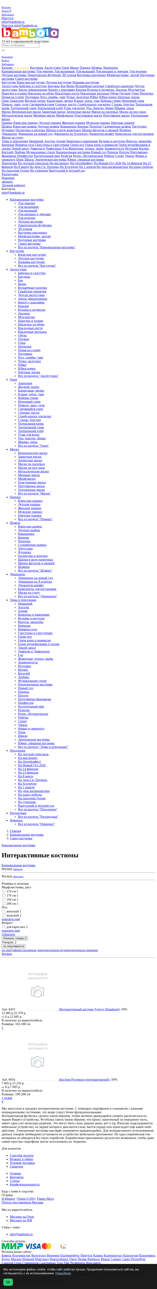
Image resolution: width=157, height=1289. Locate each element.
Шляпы (96, 67)
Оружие (125, 93)
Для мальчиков (64, 71)
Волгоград (38, 1255)
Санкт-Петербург (134, 1259)
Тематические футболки (44, 75)
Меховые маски (44, 115)
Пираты (112, 152)
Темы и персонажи (15, 141)
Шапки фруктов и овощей (100, 130)
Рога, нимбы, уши (52, 97)
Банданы (54, 86)
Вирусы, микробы (138, 141)
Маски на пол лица (132, 111)
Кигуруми (9, 82)
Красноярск (147, 1255)
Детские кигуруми (59, 82)
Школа (29, 159)
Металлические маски (17, 115)
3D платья (69, 75)
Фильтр (7, 954)
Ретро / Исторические (88, 156)
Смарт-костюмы (26, 78)
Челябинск (77, 1263)
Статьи (15, 1180)
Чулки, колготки (77, 97)
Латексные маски (78, 111)
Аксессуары (52, 67)
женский (14, 911)
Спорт (119, 156)
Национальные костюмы (73, 152)
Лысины (121, 89)
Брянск (6, 1255)
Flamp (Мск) (45, 1198)
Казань (98, 1255)
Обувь (114, 93)
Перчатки (146, 93)
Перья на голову (13, 97)
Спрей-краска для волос (94, 104)
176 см (12, 895)
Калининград (113, 1255)
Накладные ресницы (94, 93)
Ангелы (49, 141)
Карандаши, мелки (60, 100)
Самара (116, 1259)
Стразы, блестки (123, 104)
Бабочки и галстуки (33, 86)
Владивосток (21, 1255)
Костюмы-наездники (91, 75)
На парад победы (141, 167)
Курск (6, 1259)
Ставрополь (30, 1263)
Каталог (8, 67)
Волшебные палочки (89, 86)
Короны (83, 126)
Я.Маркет (8, 1198)
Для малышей (85, 71)
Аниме (61, 141)
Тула (59, 1263)
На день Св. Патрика (44, 167)
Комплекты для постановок (134, 134)
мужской (14, 915)
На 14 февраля (132, 163)
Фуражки (8, 130)
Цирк (20, 159)
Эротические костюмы (50, 159)
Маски (74, 67)
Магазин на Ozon (22, 1216)
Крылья (81, 89)
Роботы (109, 156)
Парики (85, 67)
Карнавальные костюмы (18, 71)
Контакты (17, 1177)
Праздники (9, 163)
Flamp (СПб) (26, 1198)
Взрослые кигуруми (31, 82)
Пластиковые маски (88, 115)
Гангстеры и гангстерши (52, 145)
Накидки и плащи (14, 93)
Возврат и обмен (21, 1159)
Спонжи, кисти (65, 104)
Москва (16, 1259)
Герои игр (77, 145)
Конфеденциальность (25, 1184)
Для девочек (44, 71)
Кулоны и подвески (100, 89)
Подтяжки (32, 97)
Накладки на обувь (41, 93)
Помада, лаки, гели (15, 104)
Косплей (7, 152)
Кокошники (68, 126)
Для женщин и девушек (112, 71)
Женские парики (73, 122)
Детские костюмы (14, 75)
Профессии (25, 156)
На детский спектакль (33, 163)
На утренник (39, 170)
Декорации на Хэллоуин (71, 134)
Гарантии (16, 1166)
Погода (124, 152)
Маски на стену (13, 137)
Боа (63, 86)
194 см (12, 899)
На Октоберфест (81, 163)
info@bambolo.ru (25, 25)
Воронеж (53, 1255)
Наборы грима (111, 100)
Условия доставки (22, 1163)
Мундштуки (136, 89)
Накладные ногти (67, 93)
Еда (65, 148)
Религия (66, 156)
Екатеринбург (70, 1255)
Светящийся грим (41, 104)
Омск (73, 1259)
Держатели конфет (101, 134)
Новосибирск (59, 1259)
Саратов (7, 1263)
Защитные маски (53, 111)
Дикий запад (20, 148)
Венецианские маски (26, 111)
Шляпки (125, 130)
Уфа (66, 1263)
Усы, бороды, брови (100, 108)
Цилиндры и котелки (30, 130)
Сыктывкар (47, 1263)
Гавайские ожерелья (119, 86)
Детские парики (50, 122)
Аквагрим (17, 100)
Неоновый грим (133, 100)
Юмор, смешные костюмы (85, 159)
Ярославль (93, 1263)
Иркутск (7, 18)
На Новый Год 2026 (107, 163)
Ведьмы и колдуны (112, 141)
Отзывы (15, 1173)
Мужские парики (98, 122)
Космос (144, 148)
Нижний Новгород (35, 1259)
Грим (65, 67)
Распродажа (10, 174)
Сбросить (8, 934)
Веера (70, 86)
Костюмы (36, 67)
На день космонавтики (112, 167)
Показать (14, 938)
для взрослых (17, 927)
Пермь (82, 1259)
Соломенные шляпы (117, 126)
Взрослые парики (25, 122)
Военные (8, 145)
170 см (12, 891)
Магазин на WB (21, 1220)
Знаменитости (114, 148)
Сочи (17, 1263)
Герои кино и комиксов (101, 145)
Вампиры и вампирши (82, 141)
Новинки (8, 178)
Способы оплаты (22, 1155)
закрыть (7, 181)
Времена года (24, 145)
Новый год (98, 152)
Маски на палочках (104, 111)
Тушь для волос (74, 108)
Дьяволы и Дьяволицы (46, 148)
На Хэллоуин (69, 167)
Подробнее (63, 1273)
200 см (12, 903)
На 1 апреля (87, 167)
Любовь (19, 152)
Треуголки (139, 126)
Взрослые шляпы (25, 126)
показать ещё (11, 919)
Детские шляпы (48, 126)
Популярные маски (116, 115)
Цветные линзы (129, 97)
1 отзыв (7, 1098)
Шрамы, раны (124, 108)
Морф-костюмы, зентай (123, 75)
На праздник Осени (15, 170)
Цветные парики (123, 122)
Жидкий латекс (35, 100)
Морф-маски (65, 115)
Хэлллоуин (21, 67)
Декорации (110, 67)
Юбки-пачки (108, 97)
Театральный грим (23, 108)
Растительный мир (47, 156)
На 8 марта (21, 167)
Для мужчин (138, 71)
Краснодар (130, 1255)
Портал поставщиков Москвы (22, 1202)
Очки (135, 93)
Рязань (105, 1259)
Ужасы (129, 156)
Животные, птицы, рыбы (86, 148)
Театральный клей (50, 108)
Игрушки (131, 148)
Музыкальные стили (40, 152)
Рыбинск (93, 1259)
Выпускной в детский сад (67, 170)
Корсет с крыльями (61, 89)
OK (8, 1282)
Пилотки (95, 126)
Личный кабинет (13, 185)
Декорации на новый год (35, 134)
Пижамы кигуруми (85, 82)
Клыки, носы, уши (87, 100)
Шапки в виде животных (63, 130)
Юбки (94, 97)
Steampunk (36, 141)
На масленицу (59, 163)
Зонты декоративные (32, 89)
